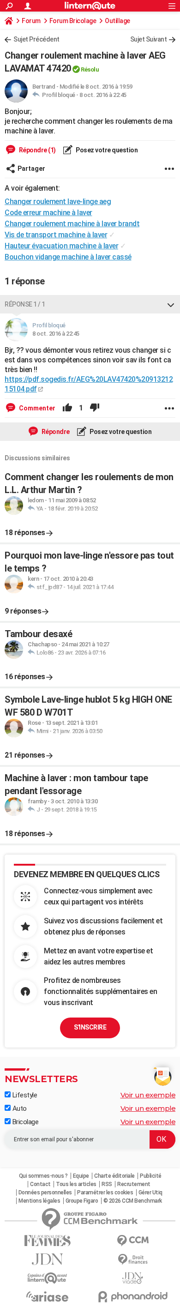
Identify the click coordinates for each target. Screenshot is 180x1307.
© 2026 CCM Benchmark (132, 1201)
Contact (40, 1184)
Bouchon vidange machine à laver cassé (68, 257)
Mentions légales (39, 1201)
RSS (107, 1184)
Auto (19, 1108)
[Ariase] (47, 1296)
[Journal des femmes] (47, 1241)
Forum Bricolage (72, 20)
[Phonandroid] (132, 1296)
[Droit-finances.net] (132, 1259)
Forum (31, 20)
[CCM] (132, 1241)
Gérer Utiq (150, 1192)
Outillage (117, 20)
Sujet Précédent (36, 39)
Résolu (90, 69)
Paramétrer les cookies (105, 1192)
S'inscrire (90, 1027)
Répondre (55, 431)
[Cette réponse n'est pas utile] (95, 408)
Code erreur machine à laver (48, 212)
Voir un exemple (148, 1094)
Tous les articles (76, 1184)
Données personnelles (45, 1192)
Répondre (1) (37, 150)
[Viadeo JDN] (132, 1278)
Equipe (81, 1176)
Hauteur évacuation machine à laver (61, 245)
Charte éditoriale (114, 1176)
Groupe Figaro (82, 1201)
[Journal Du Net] (47, 1259)
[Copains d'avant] (47, 1278)
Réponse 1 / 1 (25, 304)
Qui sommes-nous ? (43, 1176)
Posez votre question (106, 150)
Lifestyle (24, 1095)
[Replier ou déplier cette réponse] (170, 304)
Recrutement (133, 1184)
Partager (31, 168)
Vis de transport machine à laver (56, 234)
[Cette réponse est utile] (67, 408)
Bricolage (24, 1122)
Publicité (151, 1176)
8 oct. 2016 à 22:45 (102, 94)
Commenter (36, 408)
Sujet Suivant (148, 39)
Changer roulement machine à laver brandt (72, 223)
